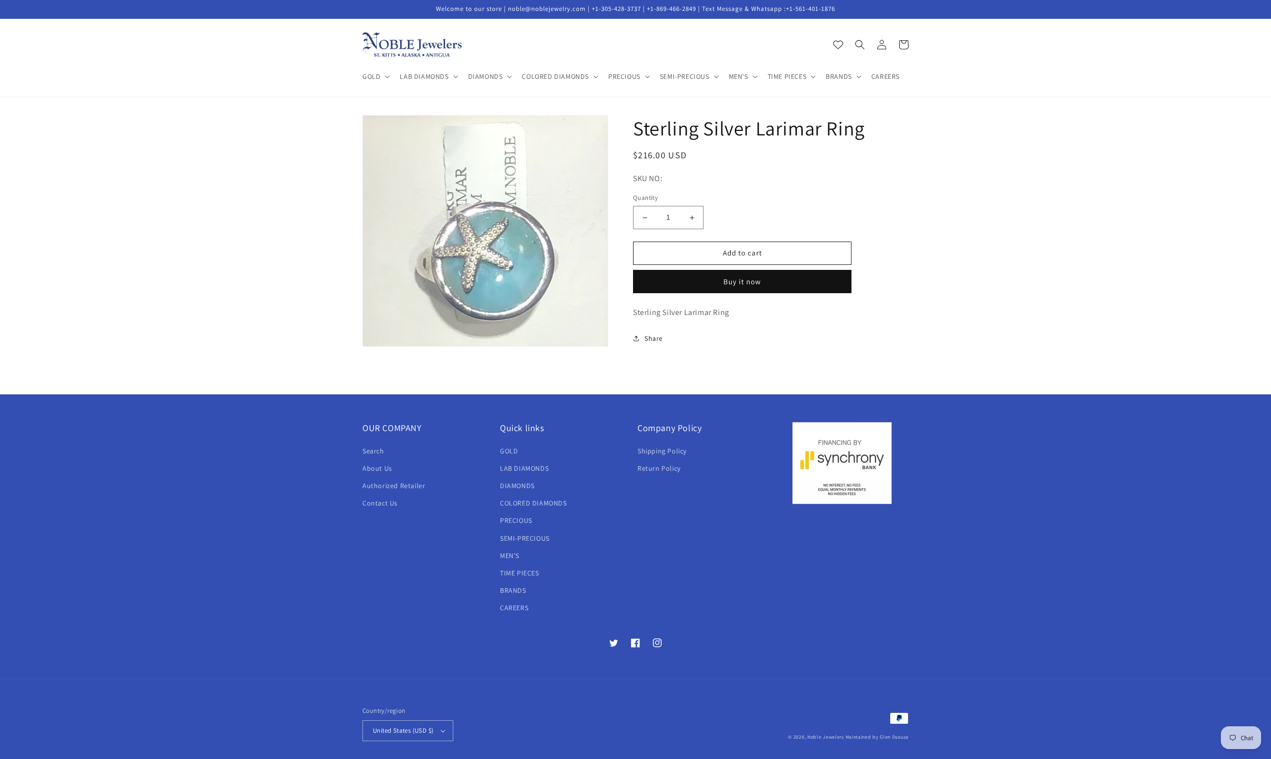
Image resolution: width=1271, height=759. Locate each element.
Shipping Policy (662, 450)
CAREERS (514, 607)
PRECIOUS (516, 520)
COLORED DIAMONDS (533, 503)
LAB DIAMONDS (524, 468)
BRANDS (513, 590)
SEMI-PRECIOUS (525, 538)
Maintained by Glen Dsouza (877, 737)
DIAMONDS (517, 485)
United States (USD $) (403, 730)
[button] (375, 76)
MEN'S (509, 555)
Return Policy (659, 468)
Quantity (645, 198)
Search (373, 450)
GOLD (509, 450)
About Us (377, 468)
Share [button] (653, 338)
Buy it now (742, 281)
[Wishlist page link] (838, 45)
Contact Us (380, 503)
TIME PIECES (519, 573)
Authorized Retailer (393, 485)
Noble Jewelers (825, 737)
